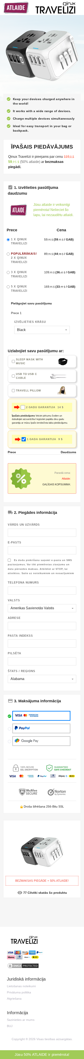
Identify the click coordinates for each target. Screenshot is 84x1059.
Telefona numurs (23, 582)
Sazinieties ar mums (20, 1019)
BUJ (9, 1026)
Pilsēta (14, 653)
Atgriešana (14, 998)
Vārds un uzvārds (24, 524)
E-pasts (14, 542)
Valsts (14, 600)
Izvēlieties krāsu (30, 321)
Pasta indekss (20, 635)
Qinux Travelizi (24, 258)
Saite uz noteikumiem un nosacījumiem (48, 573)
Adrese (14, 618)
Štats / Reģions (21, 671)
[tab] (42, 190)
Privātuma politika (19, 992)
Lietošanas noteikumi (21, 986)
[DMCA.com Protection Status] (42, 966)
